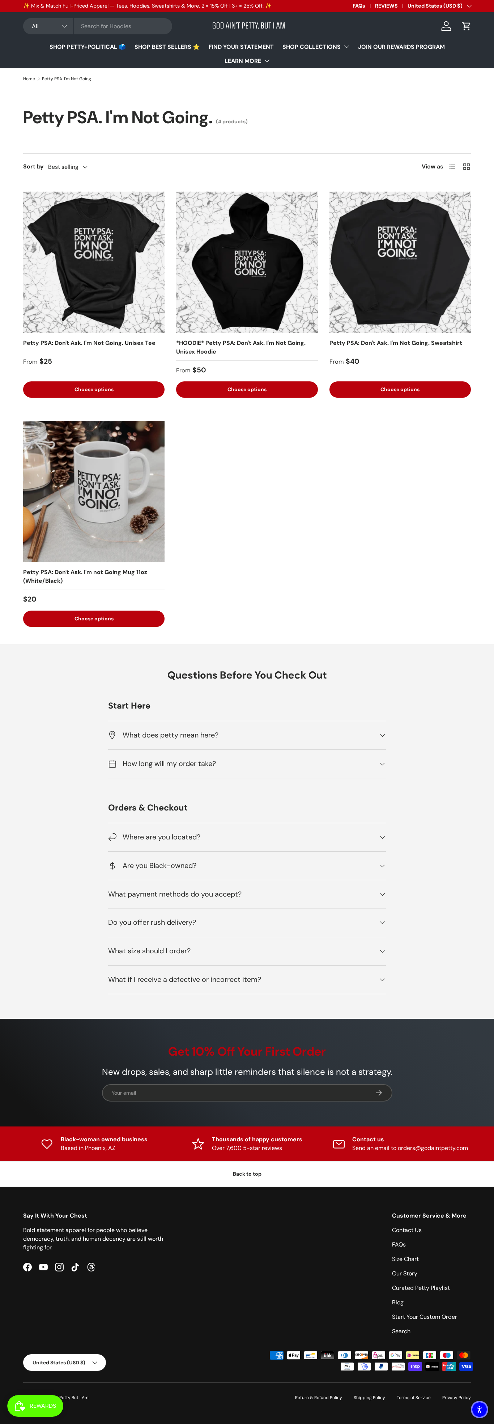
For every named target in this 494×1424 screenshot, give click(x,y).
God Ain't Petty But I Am (64, 1398)
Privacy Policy (456, 1398)
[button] (466, 26)
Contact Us (407, 1230)
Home (29, 79)
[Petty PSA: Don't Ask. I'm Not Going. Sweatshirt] (400, 262)
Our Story (404, 1273)
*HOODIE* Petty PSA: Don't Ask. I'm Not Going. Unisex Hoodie (241, 347)
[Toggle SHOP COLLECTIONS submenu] (346, 46)
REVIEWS (386, 6)
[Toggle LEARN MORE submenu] (267, 60)
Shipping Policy (369, 1398)
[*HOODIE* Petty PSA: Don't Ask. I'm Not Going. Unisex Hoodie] (247, 262)
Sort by (33, 166)
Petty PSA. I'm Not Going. (67, 79)
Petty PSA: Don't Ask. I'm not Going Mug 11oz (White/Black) (85, 576)
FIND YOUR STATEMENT (241, 47)
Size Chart (405, 1259)
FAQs (359, 6)
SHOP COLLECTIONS (311, 47)
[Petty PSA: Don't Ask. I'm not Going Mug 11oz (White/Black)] (94, 491)
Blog (398, 1302)
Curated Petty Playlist (421, 1288)
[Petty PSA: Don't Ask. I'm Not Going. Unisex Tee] (94, 262)
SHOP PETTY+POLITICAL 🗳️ (88, 47)
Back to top (247, 1174)
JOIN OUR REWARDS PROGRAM (401, 47)
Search (401, 1331)
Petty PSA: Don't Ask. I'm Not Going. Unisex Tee (89, 343)
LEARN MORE (243, 61)
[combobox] (97, 26)
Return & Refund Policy (318, 1398)
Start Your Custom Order (424, 1317)
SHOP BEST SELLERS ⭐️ (167, 47)
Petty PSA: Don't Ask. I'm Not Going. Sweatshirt (395, 343)
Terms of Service (414, 1398)
